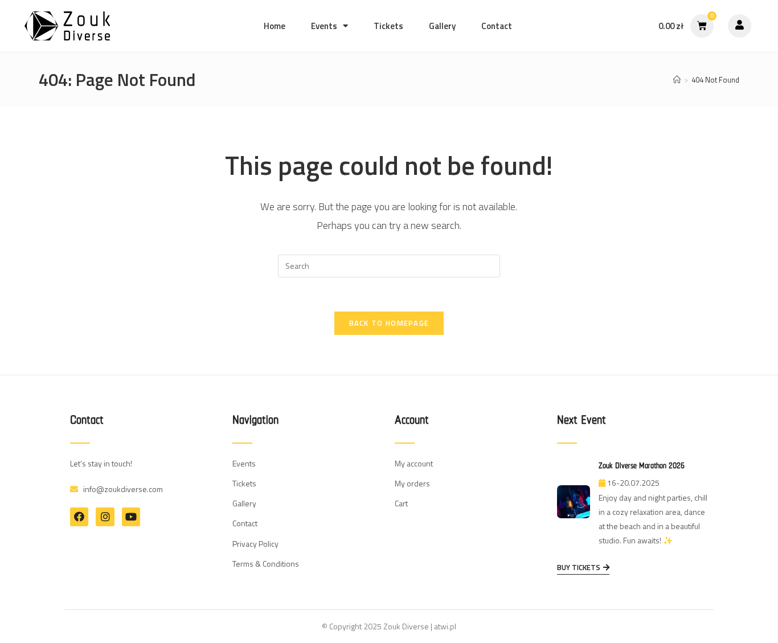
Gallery (442, 25)
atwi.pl (445, 626)
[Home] (677, 79)
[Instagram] (105, 516)
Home (274, 25)
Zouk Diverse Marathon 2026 (642, 465)
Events (324, 25)
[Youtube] (131, 516)
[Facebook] (79, 516)
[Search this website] (389, 265)
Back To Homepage (389, 323)
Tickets (388, 25)
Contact (496, 25)
